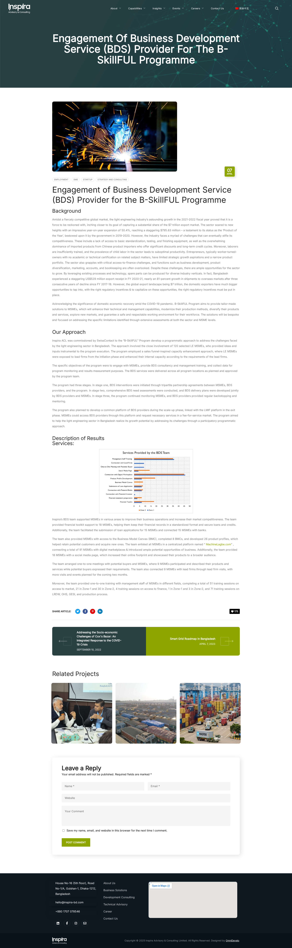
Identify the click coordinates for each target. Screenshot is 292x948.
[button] (276, 8)
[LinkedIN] (58, 923)
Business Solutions (115, 890)
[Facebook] (67, 923)
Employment (61, 179)
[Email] (85, 923)
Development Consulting (119, 897)
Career (107, 911)
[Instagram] (76, 923)
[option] (82, 713)
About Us (109, 883)
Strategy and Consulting (112, 179)
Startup (87, 179)
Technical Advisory (115, 904)
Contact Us (110, 918)
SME (76, 179)
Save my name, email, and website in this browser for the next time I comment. (117, 830)
